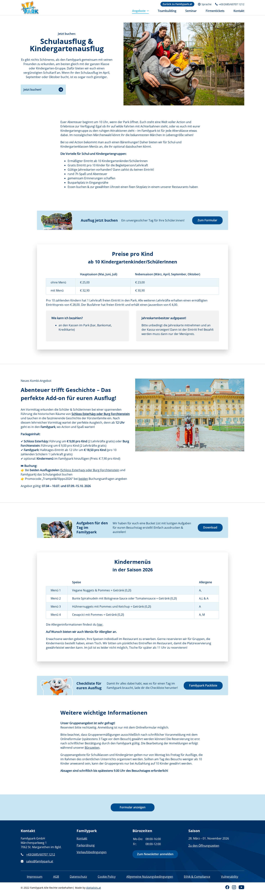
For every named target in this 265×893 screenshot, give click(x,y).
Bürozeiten (92, 748)
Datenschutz (78, 877)
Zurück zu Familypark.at (177, 4)
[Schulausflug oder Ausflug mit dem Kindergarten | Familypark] (30, 7)
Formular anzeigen (132, 807)
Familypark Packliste (203, 685)
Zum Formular (207, 220)
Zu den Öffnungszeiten (203, 846)
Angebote (138, 11)
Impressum (34, 877)
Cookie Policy (107, 877)
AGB (56, 877)
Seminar (191, 11)
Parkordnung (86, 845)
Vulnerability (229, 877)
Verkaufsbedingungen (92, 852)
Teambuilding (167, 11)
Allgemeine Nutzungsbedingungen (149, 877)
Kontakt (238, 11)
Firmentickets (215, 11)
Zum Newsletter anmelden (155, 854)
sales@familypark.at (39, 861)
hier (100, 625)
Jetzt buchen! (32, 90)
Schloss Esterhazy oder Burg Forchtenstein (90, 470)
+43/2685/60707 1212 (40, 854)
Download (210, 527)
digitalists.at (93, 887)
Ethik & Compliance (197, 877)
